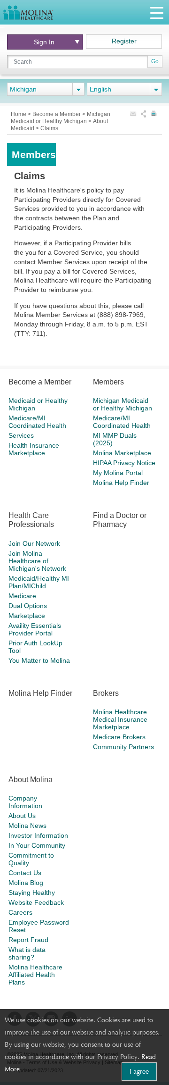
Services (21, 435)
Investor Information (38, 835)
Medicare (22, 596)
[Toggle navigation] (157, 12)
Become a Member (57, 114)
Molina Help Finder (121, 482)
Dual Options (27, 605)
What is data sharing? (27, 953)
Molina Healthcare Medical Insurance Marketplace (120, 719)
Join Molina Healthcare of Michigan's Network (37, 561)
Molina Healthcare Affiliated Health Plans (35, 974)
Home (19, 114)
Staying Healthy (31, 892)
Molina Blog (25, 882)
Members (108, 382)
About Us (22, 815)
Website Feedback (36, 902)
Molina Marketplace (122, 453)
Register (124, 41)
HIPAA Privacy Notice (124, 463)
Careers (20, 912)
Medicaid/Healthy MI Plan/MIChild (38, 582)
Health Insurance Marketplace (33, 449)
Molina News (27, 825)
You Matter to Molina (39, 660)
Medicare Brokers (119, 737)
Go (155, 61)
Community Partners (123, 747)
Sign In (44, 42)
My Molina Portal (118, 472)
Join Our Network (34, 543)
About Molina (30, 780)
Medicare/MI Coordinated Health (37, 421)
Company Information (25, 802)
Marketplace (26, 615)
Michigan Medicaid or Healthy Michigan (60, 118)
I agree (139, 1071)
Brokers (106, 693)
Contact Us (24, 872)
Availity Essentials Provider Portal (34, 629)
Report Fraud (28, 939)
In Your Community (36, 845)
